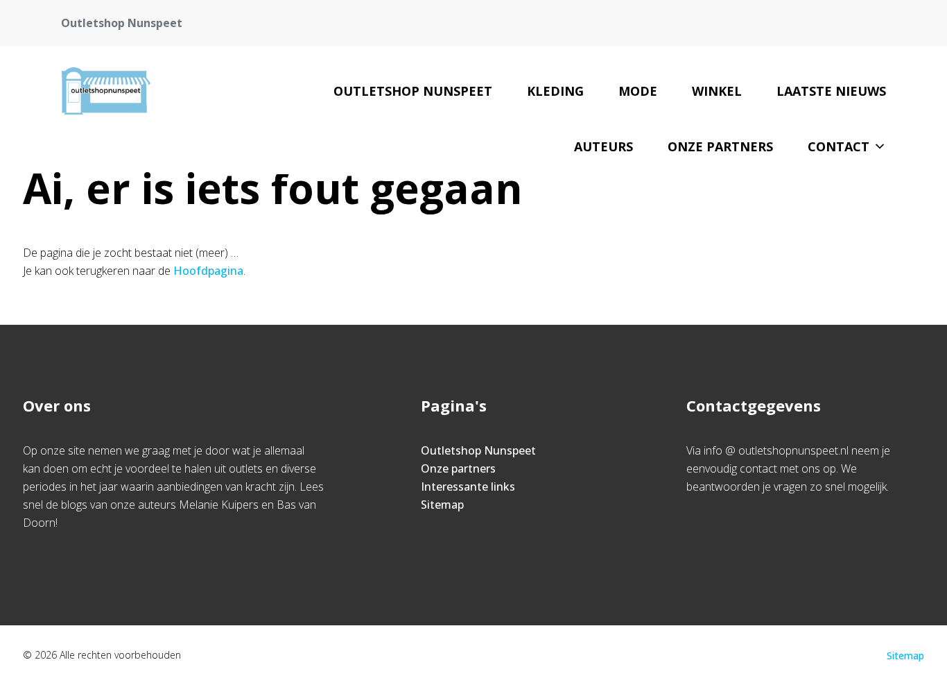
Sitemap (442, 504)
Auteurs (603, 146)
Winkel (717, 91)
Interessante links (468, 486)
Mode (637, 91)
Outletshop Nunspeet (412, 91)
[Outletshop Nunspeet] (105, 91)
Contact (838, 146)
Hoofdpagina (208, 270)
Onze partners (720, 146)
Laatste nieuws (831, 91)
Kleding (555, 91)
